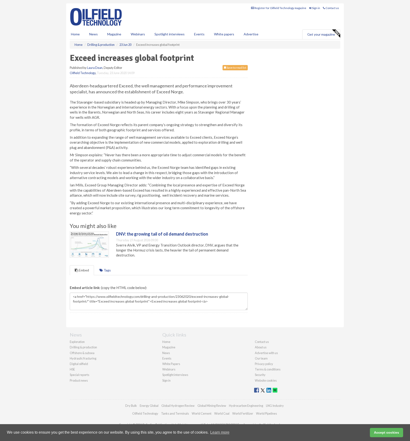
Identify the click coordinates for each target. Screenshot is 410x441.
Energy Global (149, 406)
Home (75, 34)
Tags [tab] (107, 270)
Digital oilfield (79, 364)
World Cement (201, 413)
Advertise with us (266, 353)
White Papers (171, 364)
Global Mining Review (211, 406)
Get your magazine (321, 34)
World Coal (221, 413)
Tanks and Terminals (175, 413)
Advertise (251, 34)
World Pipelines (266, 413)
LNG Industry (275, 406)
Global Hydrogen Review (178, 406)
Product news (79, 380)
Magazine (114, 34)
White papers (224, 34)
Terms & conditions (267, 369)
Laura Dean (94, 68)
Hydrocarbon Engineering (246, 406)
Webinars (138, 34)
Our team (261, 358)
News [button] (93, 34)
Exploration (77, 342)
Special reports (79, 375)
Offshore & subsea (82, 353)
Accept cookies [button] (386, 432)
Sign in (316, 7)
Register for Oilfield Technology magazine (280, 7)
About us (260, 347)
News (166, 353)
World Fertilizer (242, 413)
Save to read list (236, 67)
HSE (72, 369)
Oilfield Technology (83, 73)
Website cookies (266, 380)
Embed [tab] (83, 270)
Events (199, 34)
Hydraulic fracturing (83, 358)
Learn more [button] (219, 432)
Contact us (332, 7)
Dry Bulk (131, 406)
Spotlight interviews (169, 34)
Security (260, 375)
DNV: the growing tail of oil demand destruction (162, 234)
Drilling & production (83, 347)
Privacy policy (264, 364)
